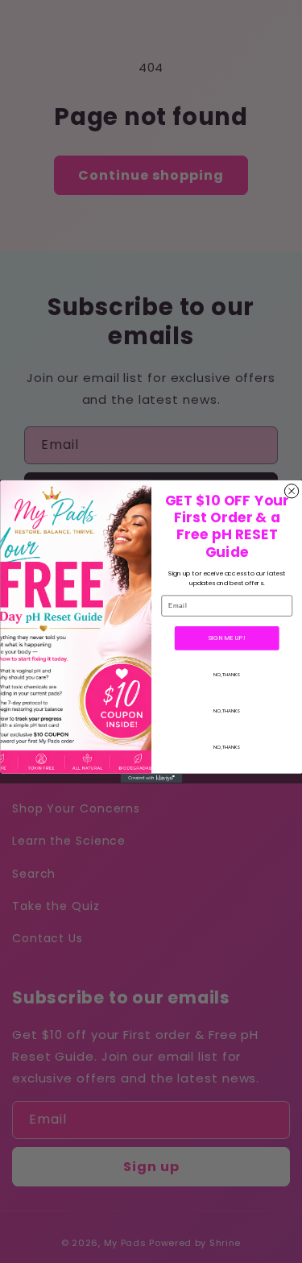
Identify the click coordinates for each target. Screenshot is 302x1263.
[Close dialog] (291, 491)
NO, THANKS (226, 674)
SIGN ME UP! (227, 638)
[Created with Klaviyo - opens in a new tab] (151, 778)
